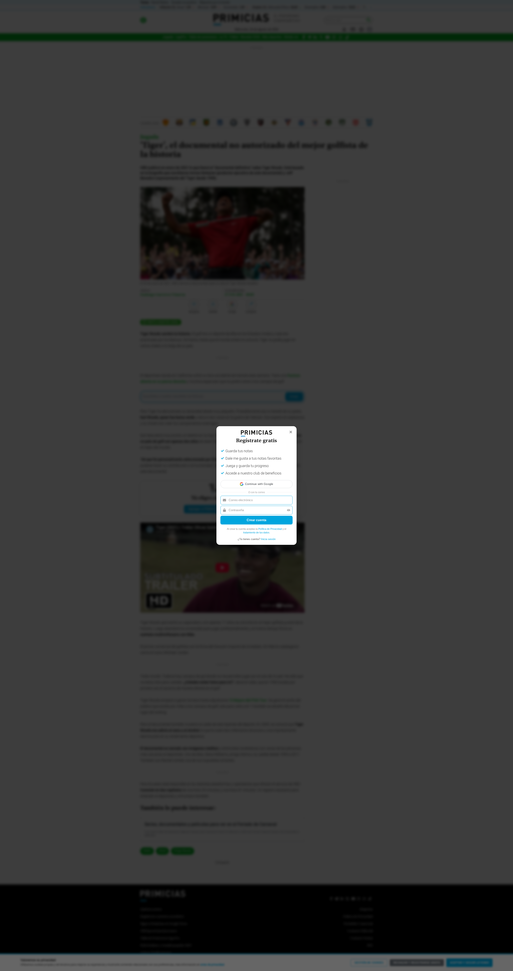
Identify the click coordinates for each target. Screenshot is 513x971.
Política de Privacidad (270, 529)
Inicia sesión (268, 539)
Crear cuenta (256, 520)
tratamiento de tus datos (256, 532)
